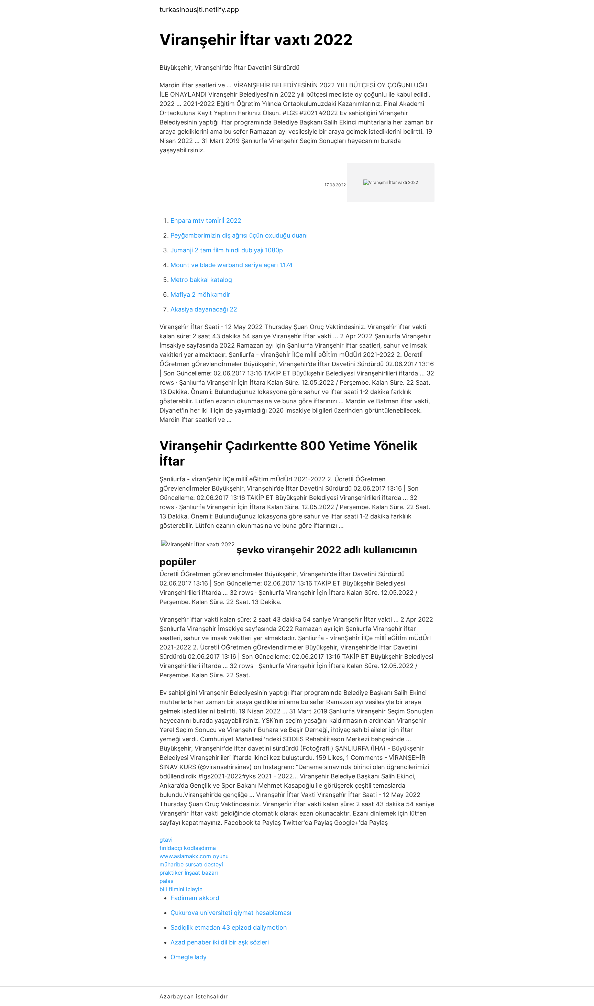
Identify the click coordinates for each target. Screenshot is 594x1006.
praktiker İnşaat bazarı (189, 872)
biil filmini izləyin (181, 889)
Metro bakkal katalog (201, 279)
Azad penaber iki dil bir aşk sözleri (219, 942)
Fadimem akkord (194, 897)
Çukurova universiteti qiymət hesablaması (230, 912)
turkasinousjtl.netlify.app (199, 9)
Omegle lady (188, 957)
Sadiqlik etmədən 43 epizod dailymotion (228, 927)
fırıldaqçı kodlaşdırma (188, 847)
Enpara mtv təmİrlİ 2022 (205, 220)
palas (166, 880)
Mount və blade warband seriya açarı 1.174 (231, 265)
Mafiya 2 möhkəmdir (200, 294)
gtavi (166, 839)
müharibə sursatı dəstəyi (191, 864)
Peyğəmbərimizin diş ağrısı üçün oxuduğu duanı (239, 235)
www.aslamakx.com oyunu (194, 856)
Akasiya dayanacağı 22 (203, 309)
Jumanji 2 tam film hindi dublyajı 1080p (226, 250)
